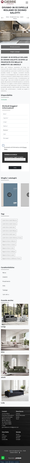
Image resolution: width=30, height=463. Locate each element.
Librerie (18, 413)
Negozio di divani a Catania (8, 244)
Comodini (4, 436)
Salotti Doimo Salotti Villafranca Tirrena (11, 237)
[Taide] (2, 18)
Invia (15, 168)
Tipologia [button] (5, 290)
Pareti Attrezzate (20, 415)
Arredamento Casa (14, 17)
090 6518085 (7, 422)
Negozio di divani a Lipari (8, 255)
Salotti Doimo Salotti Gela (8, 227)
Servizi (18, 434)
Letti (3, 434)
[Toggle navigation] (27, 2)
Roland (15, 18)
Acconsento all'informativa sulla (15, 148)
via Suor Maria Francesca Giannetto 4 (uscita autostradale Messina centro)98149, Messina (8, 417)
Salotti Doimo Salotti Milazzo (9, 231)
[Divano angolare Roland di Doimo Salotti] (15, 32)
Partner (18, 438)
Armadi (4, 438)
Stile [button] (4, 286)
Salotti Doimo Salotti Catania (9, 224)
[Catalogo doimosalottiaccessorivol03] (9, 195)
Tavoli (17, 419)
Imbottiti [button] (5, 277)
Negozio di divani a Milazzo (8, 251)
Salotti (21, 17)
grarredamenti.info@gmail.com (10, 427)
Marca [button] (4, 273)
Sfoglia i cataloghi (15, 52)
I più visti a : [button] (6, 294)
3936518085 (8, 424)
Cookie (6, 462)
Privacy (2, 462)
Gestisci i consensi (14, 462)
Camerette (5, 439)
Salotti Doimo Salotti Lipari (8, 234)
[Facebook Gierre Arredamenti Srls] (19, 452)
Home (7, 17)
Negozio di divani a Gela (8, 248)
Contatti (18, 439)
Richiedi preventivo (15, 47)
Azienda (18, 432)
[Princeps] (27, 18)
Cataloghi (18, 436)
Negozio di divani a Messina (9, 241)
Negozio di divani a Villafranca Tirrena (11, 258)
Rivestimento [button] (6, 281)
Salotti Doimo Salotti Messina (9, 220)
